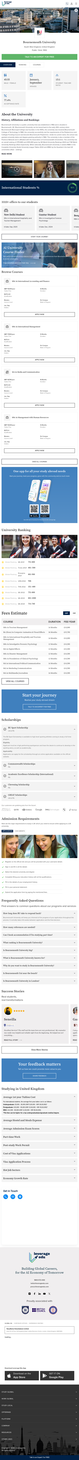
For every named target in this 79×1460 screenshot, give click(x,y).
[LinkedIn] (39, 1293)
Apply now (39, 314)
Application (7, 831)
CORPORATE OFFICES (20, 1323)
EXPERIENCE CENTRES (36, 1323)
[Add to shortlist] (76, 10)
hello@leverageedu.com (39, 1283)
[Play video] (17, 169)
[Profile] (71, 3)
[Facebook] (34, 1293)
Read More (7, 154)
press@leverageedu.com (39, 1287)
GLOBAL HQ (8, 1323)
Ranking (22, 65)
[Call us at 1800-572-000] (67, 3)
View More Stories (39, 1050)
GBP (66, 613)
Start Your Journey (39, 237)
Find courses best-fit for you (16, 263)
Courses (37, 65)
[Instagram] (29, 1293)
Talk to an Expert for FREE (39, 57)
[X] (49, 1293)
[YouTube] (44, 1293)
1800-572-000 (39, 1280)
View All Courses (39, 462)
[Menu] (76, 3)
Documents (20, 831)
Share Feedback (39, 1076)
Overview (7, 65)
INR (74, 613)
